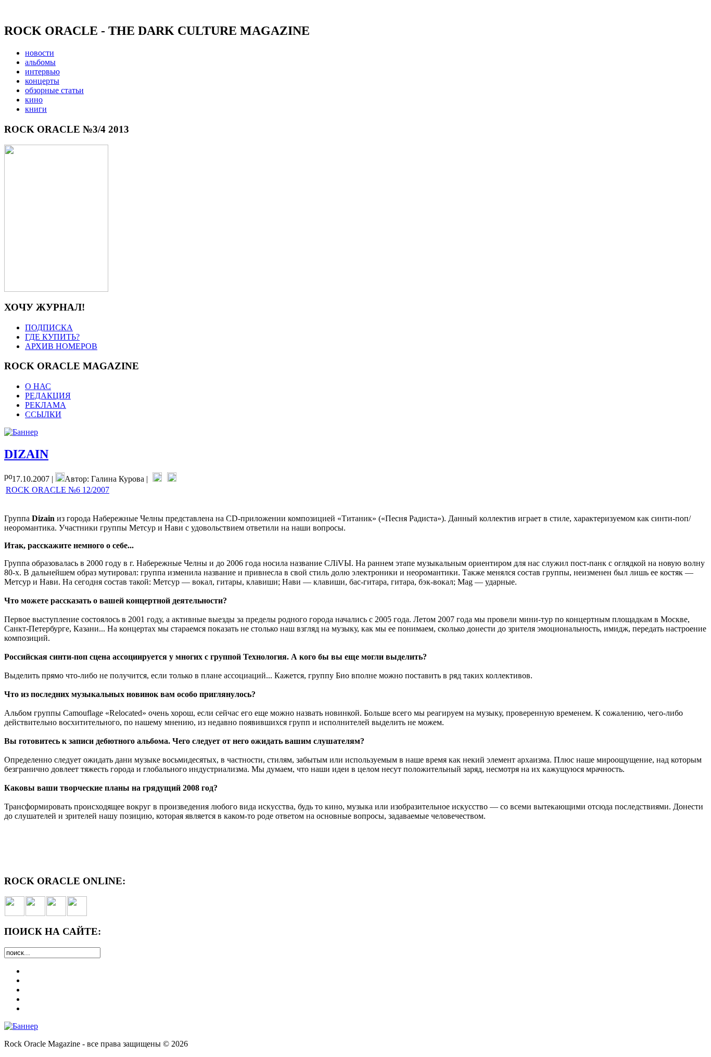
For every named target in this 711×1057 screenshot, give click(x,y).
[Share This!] (157, 478)
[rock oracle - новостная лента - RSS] (77, 913)
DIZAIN (26, 454)
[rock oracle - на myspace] (35, 913)
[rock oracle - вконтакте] (14, 913)
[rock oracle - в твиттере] (56, 913)
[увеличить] (56, 289)
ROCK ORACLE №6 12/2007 (57, 489)
